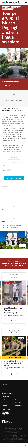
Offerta (4, 108)
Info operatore (14, 178)
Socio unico (16, 399)
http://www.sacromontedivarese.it (11, 225)
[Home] (10, 2)
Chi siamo (4, 399)
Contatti (3, 402)
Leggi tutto (14, 157)
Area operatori (17, 387)
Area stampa (4, 405)
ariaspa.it (4, 387)
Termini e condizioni (18, 405)
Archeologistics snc (12, 108)
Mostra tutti (14, 277)
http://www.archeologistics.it (10, 227)
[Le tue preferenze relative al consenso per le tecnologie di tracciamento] (25, 445)
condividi (7, 85)
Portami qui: (14, 263)
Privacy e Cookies (17, 402)
